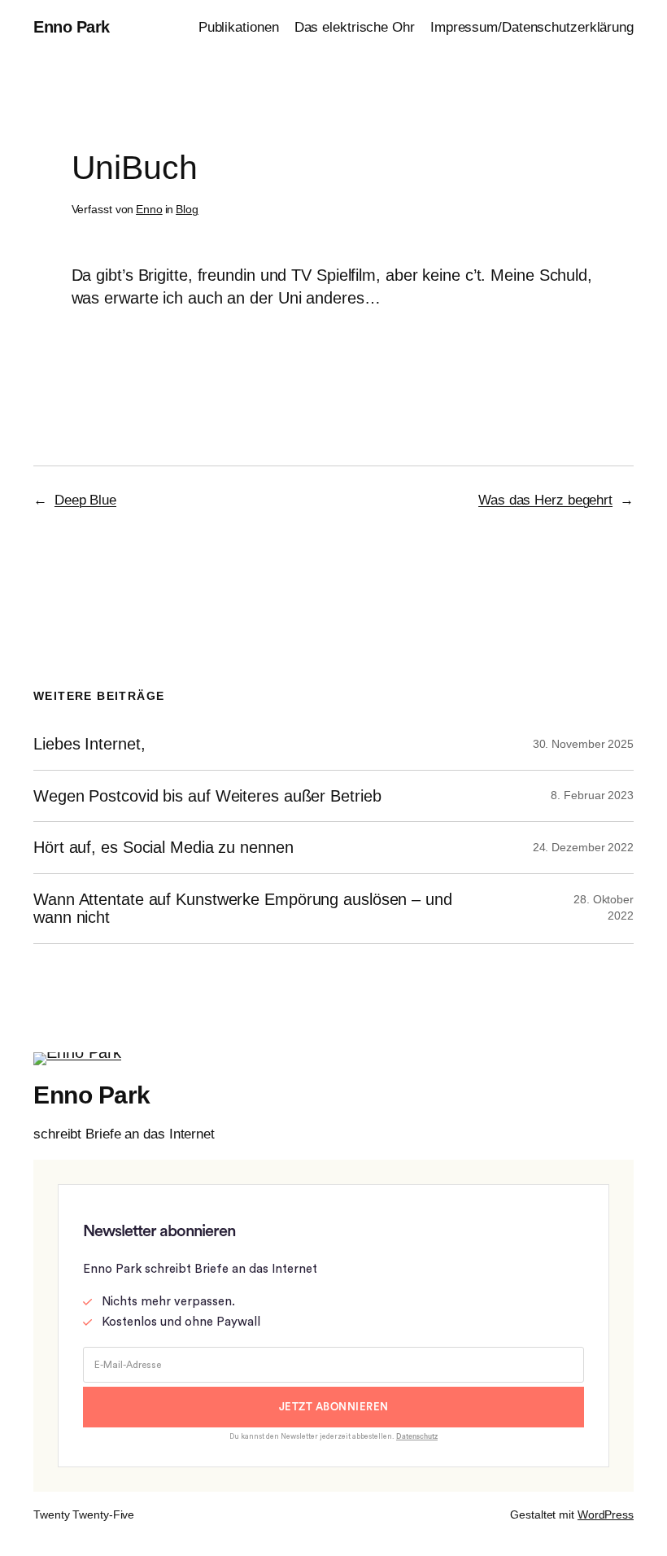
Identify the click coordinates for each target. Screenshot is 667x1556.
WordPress (606, 1514)
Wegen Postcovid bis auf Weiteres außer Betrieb (207, 796)
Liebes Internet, (89, 744)
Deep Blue (85, 500)
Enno (149, 209)
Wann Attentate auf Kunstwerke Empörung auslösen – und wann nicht (242, 908)
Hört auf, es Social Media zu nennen (163, 847)
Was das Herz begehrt (545, 500)
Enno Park (71, 27)
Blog (187, 209)
